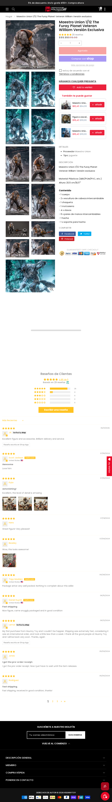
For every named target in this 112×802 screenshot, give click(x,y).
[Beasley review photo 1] (9, 560)
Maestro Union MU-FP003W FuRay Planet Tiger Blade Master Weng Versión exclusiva (80, 130)
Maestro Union (83, 151)
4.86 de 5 (63, 379)
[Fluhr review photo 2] (25, 504)
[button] (7, 9)
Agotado (83, 50)
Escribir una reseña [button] (56, 409)
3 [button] (57, 701)
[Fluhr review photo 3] (41, 504)
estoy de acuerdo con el (76, 70)
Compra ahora (76, 2)
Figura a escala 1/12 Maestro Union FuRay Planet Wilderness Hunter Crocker (80, 117)
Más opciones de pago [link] (82, 65)
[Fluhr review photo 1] (9, 504)
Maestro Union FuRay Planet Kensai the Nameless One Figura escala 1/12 (80, 103)
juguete (73, 155)
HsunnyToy (70, 792)
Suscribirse (75, 735)
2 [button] (52, 701)
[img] (8, 428)
